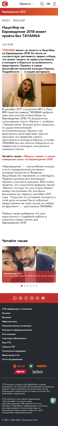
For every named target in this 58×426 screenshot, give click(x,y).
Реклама (6, 313)
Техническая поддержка (14, 351)
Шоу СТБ (6, 342)
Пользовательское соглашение (16, 326)
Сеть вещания (8, 334)
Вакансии (6, 317)
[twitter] (15, 298)
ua (48, 3)
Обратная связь (9, 321)
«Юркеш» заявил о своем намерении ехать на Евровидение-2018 (28, 158)
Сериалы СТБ (8, 347)
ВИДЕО (6, 20)
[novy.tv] (31, 366)
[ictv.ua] (18, 366)
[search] (42, 3)
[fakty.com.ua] (41, 366)
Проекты (25, 3)
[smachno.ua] (37, 372)
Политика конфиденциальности (17, 330)
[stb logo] (5, 3)
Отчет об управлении (12, 359)
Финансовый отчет (11, 355)
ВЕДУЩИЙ (19, 20)
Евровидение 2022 (14, 11)
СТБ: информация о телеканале (17, 309)
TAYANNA (8, 50)
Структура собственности (14, 338)
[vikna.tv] (20, 372)
